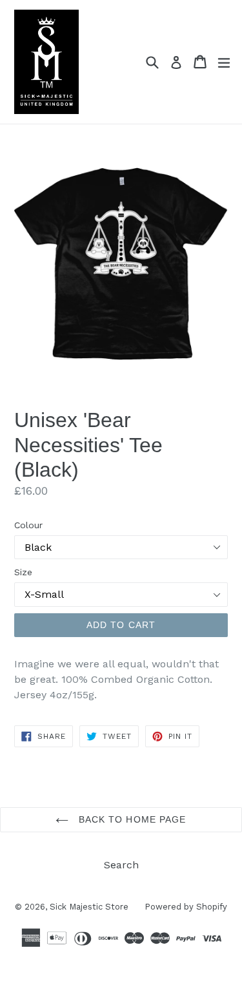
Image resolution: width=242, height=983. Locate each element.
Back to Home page (130, 819)
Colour (28, 525)
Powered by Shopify (186, 906)
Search (121, 865)
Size (23, 572)
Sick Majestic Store (89, 906)
